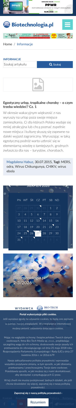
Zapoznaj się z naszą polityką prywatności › (38, 393)
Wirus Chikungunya (29, 166)
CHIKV (51, 166)
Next (64, 186)
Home (7, 44)
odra (10, 166)
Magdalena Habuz (20, 162)
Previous (11, 186)
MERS (65, 162)
